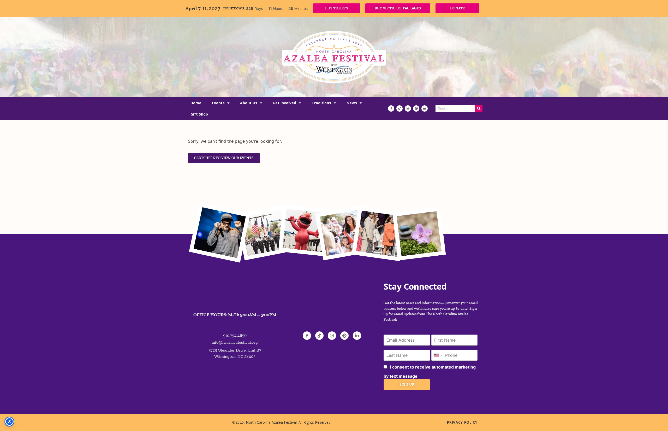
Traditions (321, 102)
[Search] (478, 108)
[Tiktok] (399, 108)
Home (195, 102)
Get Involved (284, 102)
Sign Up (406, 384)
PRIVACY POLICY (462, 422)
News (352, 102)
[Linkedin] (424, 108)
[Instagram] (408, 108)
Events (218, 102)
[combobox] (438, 355)
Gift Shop (199, 114)
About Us (248, 102)
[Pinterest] (416, 108)
